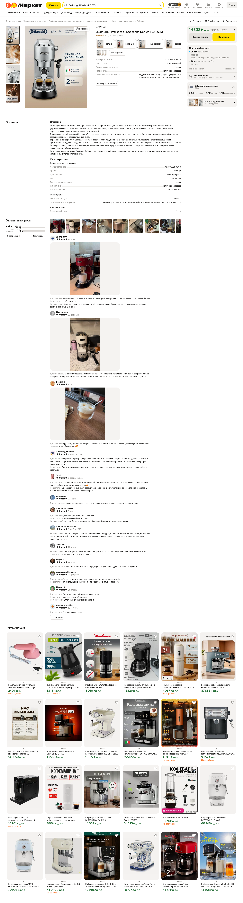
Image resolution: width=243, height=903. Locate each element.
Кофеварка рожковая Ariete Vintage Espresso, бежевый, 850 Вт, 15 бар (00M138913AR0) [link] (101, 752)
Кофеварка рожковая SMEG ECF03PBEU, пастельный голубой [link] (23, 885)
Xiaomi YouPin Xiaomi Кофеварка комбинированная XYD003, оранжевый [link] (177, 752)
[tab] (14, 13)
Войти (232, 5)
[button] (105, 44)
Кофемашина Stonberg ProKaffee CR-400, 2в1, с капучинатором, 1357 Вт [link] (218, 885)
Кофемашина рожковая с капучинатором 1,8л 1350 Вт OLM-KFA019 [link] (139, 752)
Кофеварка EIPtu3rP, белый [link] (175, 818)
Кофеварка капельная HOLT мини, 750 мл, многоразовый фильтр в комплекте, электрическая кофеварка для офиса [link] (139, 686)
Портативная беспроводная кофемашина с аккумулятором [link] (61, 819)
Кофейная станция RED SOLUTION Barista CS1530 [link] (139, 819)
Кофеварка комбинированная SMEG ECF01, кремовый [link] (63, 885)
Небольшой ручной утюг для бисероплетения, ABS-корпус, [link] (22, 686)
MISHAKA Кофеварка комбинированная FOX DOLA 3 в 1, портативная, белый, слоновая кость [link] (179, 686)
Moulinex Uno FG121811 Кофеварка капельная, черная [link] (100, 686)
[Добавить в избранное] (39, 636)
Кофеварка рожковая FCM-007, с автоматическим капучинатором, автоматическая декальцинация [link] (100, 885)
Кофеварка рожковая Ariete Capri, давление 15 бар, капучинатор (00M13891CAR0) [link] (139, 885)
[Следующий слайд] (85, 67)
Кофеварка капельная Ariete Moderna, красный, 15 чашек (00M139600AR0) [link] (175, 885)
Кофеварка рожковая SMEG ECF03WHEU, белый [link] (214, 819)
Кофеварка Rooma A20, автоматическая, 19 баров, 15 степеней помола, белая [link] (21, 819)
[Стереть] (160, 5)
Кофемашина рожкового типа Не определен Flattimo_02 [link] (23, 752)
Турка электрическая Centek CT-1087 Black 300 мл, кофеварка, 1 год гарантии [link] (63, 686)
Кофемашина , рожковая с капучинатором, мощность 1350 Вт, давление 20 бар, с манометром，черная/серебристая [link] (217, 752)
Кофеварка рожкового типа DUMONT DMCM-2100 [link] (98, 819)
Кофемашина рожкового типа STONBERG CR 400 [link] (60, 752)
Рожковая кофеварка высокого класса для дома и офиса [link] (215, 686)
